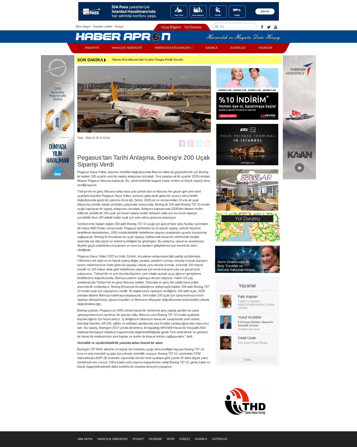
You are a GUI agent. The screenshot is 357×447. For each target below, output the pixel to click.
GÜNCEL (184, 439)
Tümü (247, 359)
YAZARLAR (265, 47)
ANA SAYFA (85, 439)
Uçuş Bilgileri (171, 27)
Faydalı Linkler (102, 26)
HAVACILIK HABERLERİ (127, 47)
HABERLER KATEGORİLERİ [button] (173, 47)
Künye (119, 26)
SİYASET (138, 439)
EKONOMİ (155, 439)
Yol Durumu (192, 27)
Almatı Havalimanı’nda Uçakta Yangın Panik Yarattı (147, 59)
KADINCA (212, 47)
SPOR (170, 439)
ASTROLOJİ (237, 47)
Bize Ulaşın (83, 26)
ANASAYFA (92, 47)
